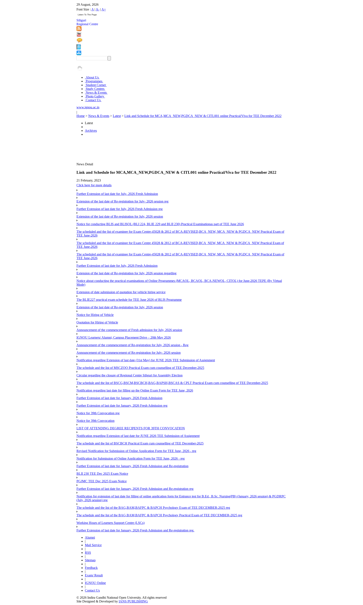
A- (97, 9)
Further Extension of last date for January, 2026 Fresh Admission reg (121, 405)
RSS (88, 552)
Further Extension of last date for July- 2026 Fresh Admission (117, 194)
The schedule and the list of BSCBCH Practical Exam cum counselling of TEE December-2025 (140, 443)
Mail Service (93, 545)
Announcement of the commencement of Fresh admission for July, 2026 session (129, 330)
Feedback (91, 567)
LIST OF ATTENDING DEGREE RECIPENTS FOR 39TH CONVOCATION (130, 428)
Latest (117, 116)
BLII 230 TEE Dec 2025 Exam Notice (102, 473)
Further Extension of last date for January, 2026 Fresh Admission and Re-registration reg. (135, 530)
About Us (92, 77)
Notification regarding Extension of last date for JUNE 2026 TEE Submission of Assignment (138, 436)
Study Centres (95, 89)
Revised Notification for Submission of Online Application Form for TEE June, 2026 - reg (136, 451)
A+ (103, 9)
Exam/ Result (94, 575)
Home (80, 116)
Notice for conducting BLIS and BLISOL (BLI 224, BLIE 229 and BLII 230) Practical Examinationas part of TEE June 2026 (160, 224)
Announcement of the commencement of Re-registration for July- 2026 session (128, 352)
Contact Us (93, 100)
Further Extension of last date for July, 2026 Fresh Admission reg (119, 209)
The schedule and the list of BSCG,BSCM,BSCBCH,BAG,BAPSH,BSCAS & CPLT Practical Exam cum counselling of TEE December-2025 (172, 383)
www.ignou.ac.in (87, 107)
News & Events (96, 92)
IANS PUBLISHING (133, 601)
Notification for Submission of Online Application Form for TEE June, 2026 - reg (130, 458)
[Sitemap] (78, 54)
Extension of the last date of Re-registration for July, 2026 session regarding (126, 273)
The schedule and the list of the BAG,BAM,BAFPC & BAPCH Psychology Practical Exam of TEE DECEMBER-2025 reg (159, 515)
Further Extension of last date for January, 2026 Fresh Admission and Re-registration (132, 466)
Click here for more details (94, 185)
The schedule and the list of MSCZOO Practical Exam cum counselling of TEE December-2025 (140, 368)
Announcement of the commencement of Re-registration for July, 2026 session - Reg (132, 345)
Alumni (90, 537)
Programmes (94, 81)
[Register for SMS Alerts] (79, 42)
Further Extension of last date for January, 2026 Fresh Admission (119, 398)
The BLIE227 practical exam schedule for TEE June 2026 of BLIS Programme (129, 299)
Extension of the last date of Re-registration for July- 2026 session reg (122, 201)
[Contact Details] (78, 48)
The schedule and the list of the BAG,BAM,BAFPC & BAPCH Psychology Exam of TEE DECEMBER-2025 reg (153, 507)
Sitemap (90, 560)
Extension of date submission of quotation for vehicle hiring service (121, 292)
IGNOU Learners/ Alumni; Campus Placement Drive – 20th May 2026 (123, 337)
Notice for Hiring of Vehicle (95, 315)
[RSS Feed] (79, 30)
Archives (91, 130)
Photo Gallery (95, 96)
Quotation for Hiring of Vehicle (97, 322)
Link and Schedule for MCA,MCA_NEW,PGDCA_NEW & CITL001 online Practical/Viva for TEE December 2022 (202, 116)
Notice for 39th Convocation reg (98, 413)
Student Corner (96, 85)
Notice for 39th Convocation (95, 420)
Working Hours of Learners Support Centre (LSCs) (110, 523)
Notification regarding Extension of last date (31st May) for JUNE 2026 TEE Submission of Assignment (145, 360)
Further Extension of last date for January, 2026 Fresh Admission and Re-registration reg (134, 489)
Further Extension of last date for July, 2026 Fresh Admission (117, 265)
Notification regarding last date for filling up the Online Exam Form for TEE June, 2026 (134, 390)
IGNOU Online (95, 583)
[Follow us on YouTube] (78, 36)
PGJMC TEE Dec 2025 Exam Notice (101, 481)
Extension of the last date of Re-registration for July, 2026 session (119, 216)
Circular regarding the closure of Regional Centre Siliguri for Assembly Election (129, 375)
